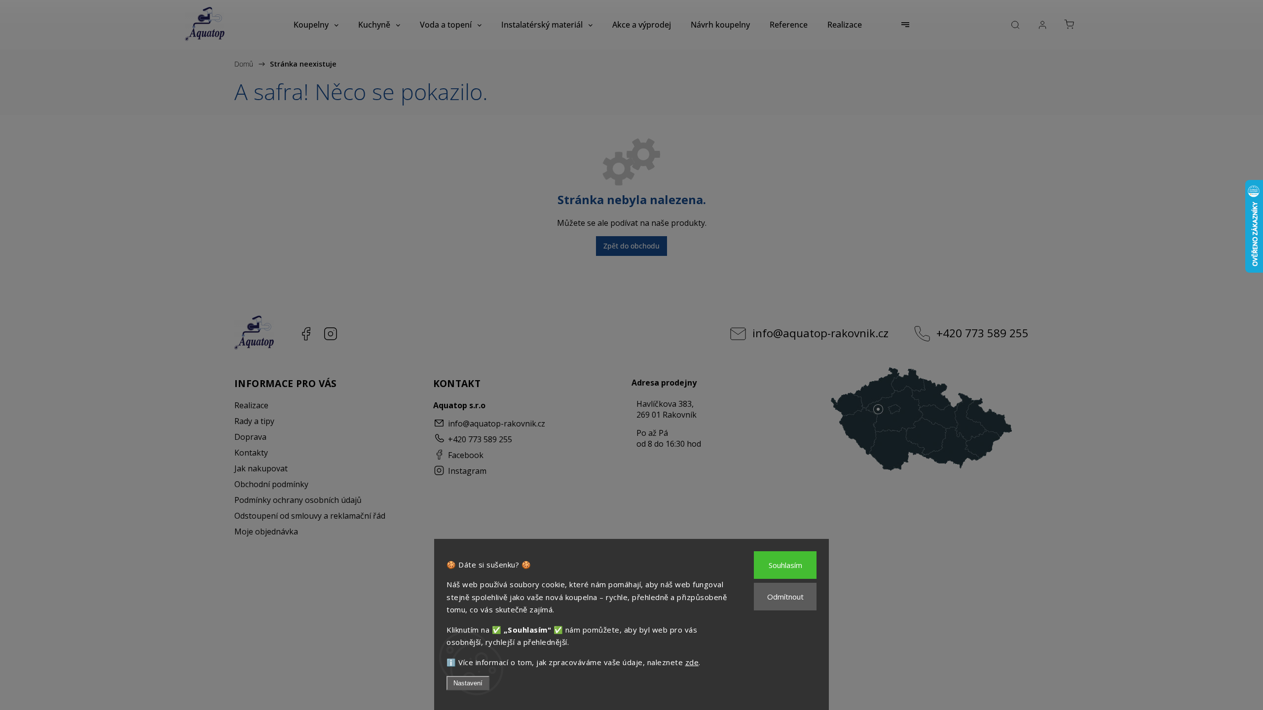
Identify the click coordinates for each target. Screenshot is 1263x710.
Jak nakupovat (261, 468)
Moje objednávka (266, 531)
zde (692, 662)
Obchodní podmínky (271, 484)
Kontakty (251, 452)
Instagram (330, 333)
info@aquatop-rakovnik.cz (820, 333)
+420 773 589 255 (982, 333)
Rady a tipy (254, 421)
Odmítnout (785, 597)
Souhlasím (785, 565)
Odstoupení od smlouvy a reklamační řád (309, 515)
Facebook (305, 333)
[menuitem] (316, 24)
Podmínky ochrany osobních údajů (298, 500)
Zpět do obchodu (631, 245)
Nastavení (468, 683)
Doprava (250, 436)
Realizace (251, 405)
